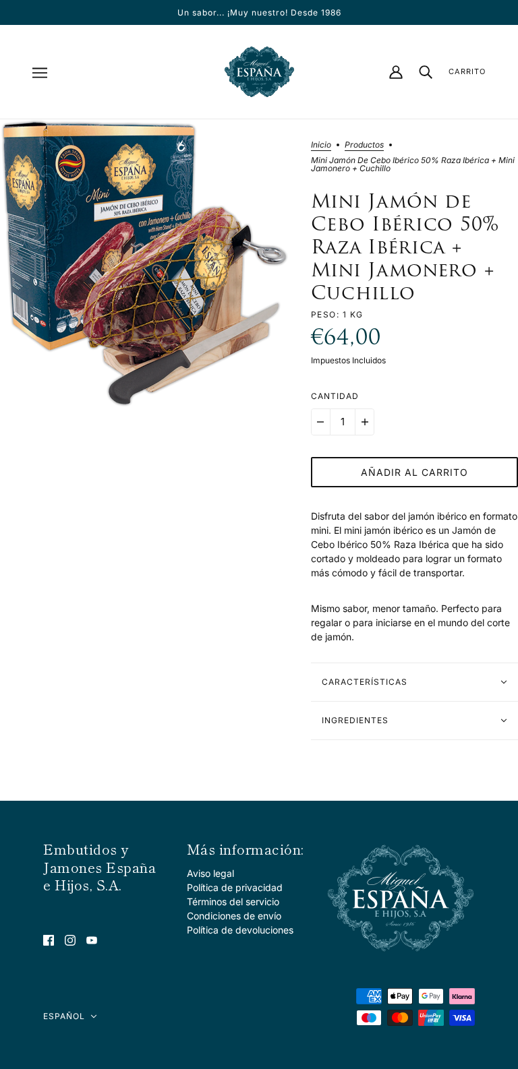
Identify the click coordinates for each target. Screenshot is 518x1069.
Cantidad (335, 396)
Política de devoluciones (240, 930)
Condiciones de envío (234, 915)
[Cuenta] (396, 72)
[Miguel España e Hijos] (259, 72)
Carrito (467, 71)
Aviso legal (210, 873)
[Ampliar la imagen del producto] (144, 263)
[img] (48, 939)
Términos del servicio (233, 901)
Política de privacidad (235, 887)
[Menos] (320, 422)
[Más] (365, 422)
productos (364, 145)
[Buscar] (425, 72)
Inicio (321, 145)
